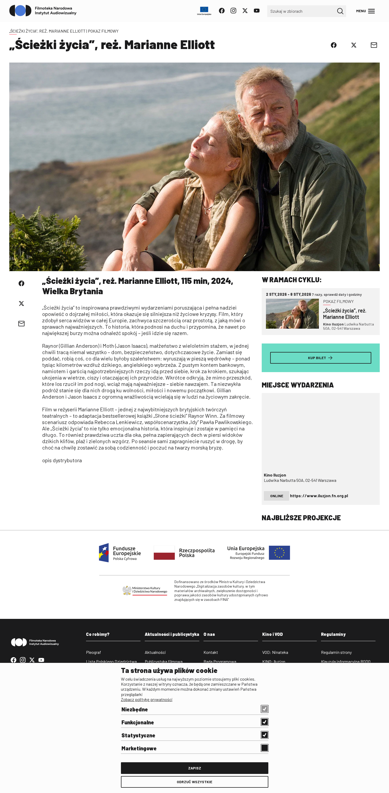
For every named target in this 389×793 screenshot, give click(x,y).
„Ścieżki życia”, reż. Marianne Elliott (47, 30)
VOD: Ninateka (275, 652)
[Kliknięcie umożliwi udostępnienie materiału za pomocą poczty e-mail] (374, 45)
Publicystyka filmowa (164, 661)
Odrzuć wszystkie (194, 781)
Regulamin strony (336, 652)
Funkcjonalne (137, 722)
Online (276, 496)
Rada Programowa (219, 661)
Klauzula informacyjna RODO (345, 661)
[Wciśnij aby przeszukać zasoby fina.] (340, 11)
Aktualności (155, 652)
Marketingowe (139, 748)
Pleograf (93, 652)
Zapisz (194, 768)
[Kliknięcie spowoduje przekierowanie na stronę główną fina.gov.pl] (43, 11)
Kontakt (210, 652)
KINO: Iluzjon (273, 661)
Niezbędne (134, 709)
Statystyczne (138, 735)
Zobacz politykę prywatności (147, 699)
